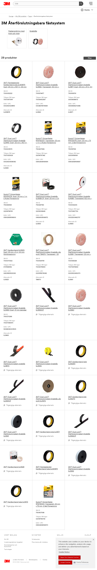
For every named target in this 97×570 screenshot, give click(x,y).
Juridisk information (18, 559)
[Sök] (81, 4)
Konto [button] (87, 10)
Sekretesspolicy (33, 559)
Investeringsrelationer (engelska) (13, 542)
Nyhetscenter (36, 539)
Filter (90, 58)
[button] (81, 562)
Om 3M (6, 539)
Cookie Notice (64, 552)
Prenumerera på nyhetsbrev (40, 542)
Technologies (8, 549)
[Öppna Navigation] (91, 4)
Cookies (45, 559)
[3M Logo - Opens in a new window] (7, 3)
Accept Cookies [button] (65, 562)
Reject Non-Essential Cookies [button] (69, 557)
